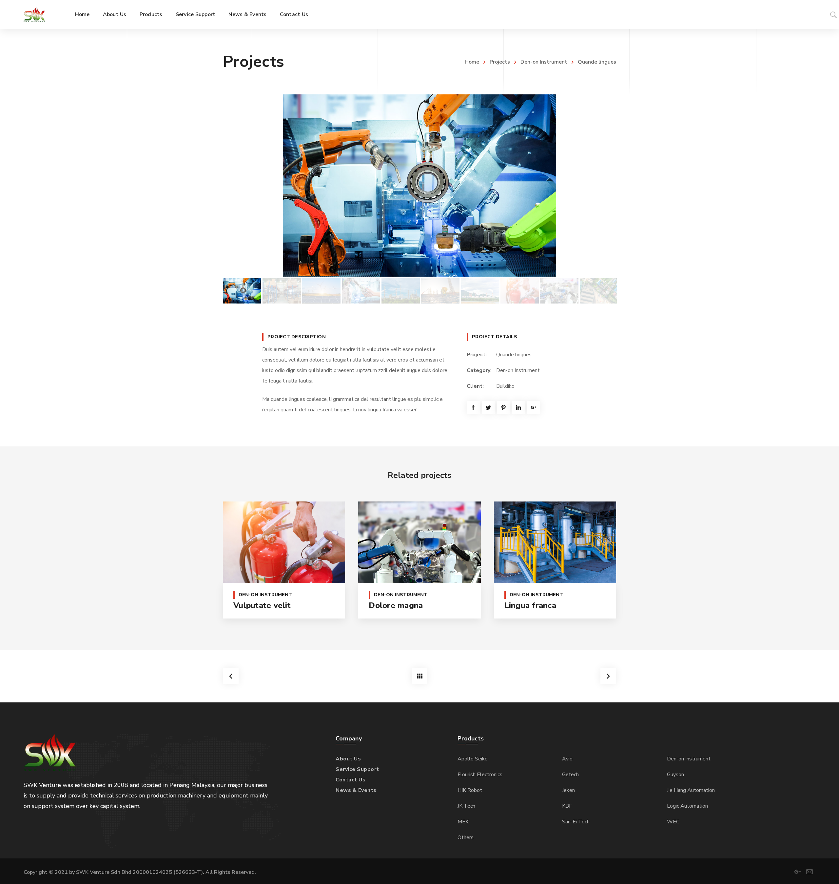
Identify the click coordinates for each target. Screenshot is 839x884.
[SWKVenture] (34, 14)
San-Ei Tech (576, 821)
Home (472, 62)
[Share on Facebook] (473, 407)
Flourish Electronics (480, 774)
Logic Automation (687, 806)
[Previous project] (231, 676)
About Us (348, 758)
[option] (419, 185)
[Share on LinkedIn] (518, 407)
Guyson (675, 774)
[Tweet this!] (488, 407)
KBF (567, 806)
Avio (567, 758)
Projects (500, 62)
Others (466, 837)
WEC (673, 821)
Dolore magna (396, 605)
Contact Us (350, 779)
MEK (463, 821)
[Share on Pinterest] (503, 407)
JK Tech (466, 806)
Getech (570, 774)
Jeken (568, 790)
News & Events (356, 790)
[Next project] (608, 676)
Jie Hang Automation (691, 790)
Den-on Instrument (543, 62)
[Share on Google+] (533, 407)
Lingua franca (530, 605)
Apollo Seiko (473, 758)
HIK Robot (470, 790)
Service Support (357, 769)
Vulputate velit (262, 605)
